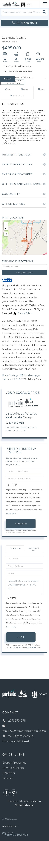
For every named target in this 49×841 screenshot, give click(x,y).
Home (5, 375)
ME (21, 375)
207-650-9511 (16, 422)
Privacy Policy (25, 313)
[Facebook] (6, 792)
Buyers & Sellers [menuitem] (13, 767)
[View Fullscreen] (6, 234)
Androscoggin (32, 375)
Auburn (7, 379)
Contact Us (10, 431)
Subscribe (21, 523)
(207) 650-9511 (26, 23)
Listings (14, 375)
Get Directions (24, 272)
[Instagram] (13, 792)
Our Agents (21, 431)
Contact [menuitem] (7, 778)
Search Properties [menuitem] (14, 762)
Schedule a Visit (33, 549)
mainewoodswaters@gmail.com (24, 731)
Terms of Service (30, 647)
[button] (44, 12)
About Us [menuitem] (8, 773)
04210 (16, 379)
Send (21, 637)
